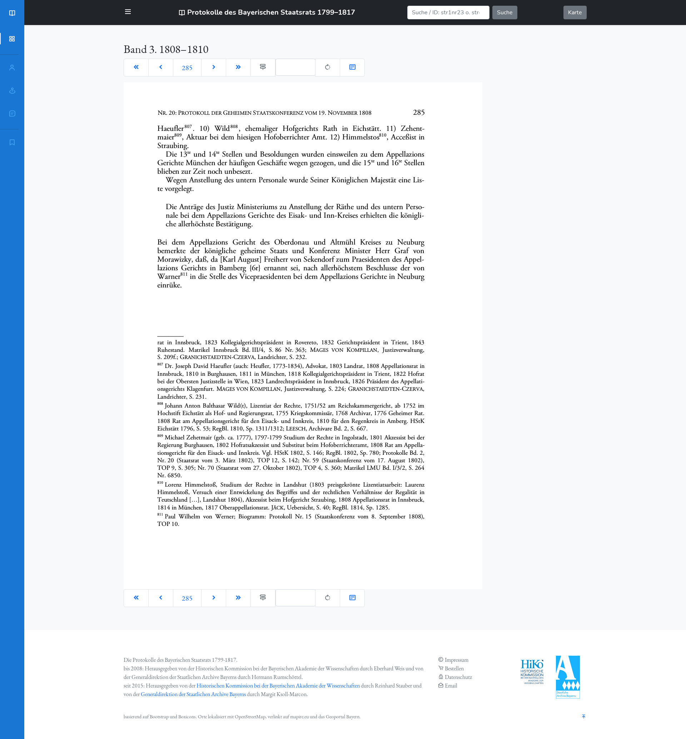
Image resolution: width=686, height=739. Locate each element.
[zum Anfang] (584, 717)
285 (187, 67)
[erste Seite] (136, 68)
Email (451, 685)
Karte (575, 12)
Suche (505, 12)
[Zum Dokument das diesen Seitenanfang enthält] (352, 68)
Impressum (456, 660)
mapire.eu (299, 716)
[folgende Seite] (213, 68)
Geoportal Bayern (342, 716)
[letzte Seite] (238, 68)
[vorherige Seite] (160, 68)
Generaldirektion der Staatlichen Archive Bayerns (193, 694)
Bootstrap (159, 716)
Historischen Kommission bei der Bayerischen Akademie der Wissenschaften (278, 685)
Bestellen (454, 668)
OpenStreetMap (250, 716)
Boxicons (187, 716)
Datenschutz (458, 677)
